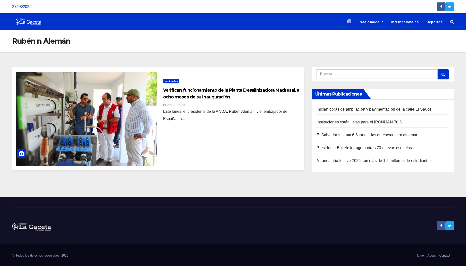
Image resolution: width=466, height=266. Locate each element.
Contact (444, 255)
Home (420, 255)
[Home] (349, 21)
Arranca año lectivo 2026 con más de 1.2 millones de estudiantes (374, 161)
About (431, 255)
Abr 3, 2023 (176, 105)
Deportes (434, 22)
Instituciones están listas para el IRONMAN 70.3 (358, 122)
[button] (452, 22)
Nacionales (370, 22)
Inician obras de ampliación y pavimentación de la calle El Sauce (374, 109)
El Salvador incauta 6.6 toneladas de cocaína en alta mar (366, 135)
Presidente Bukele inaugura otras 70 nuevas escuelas (364, 148)
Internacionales (405, 22)
